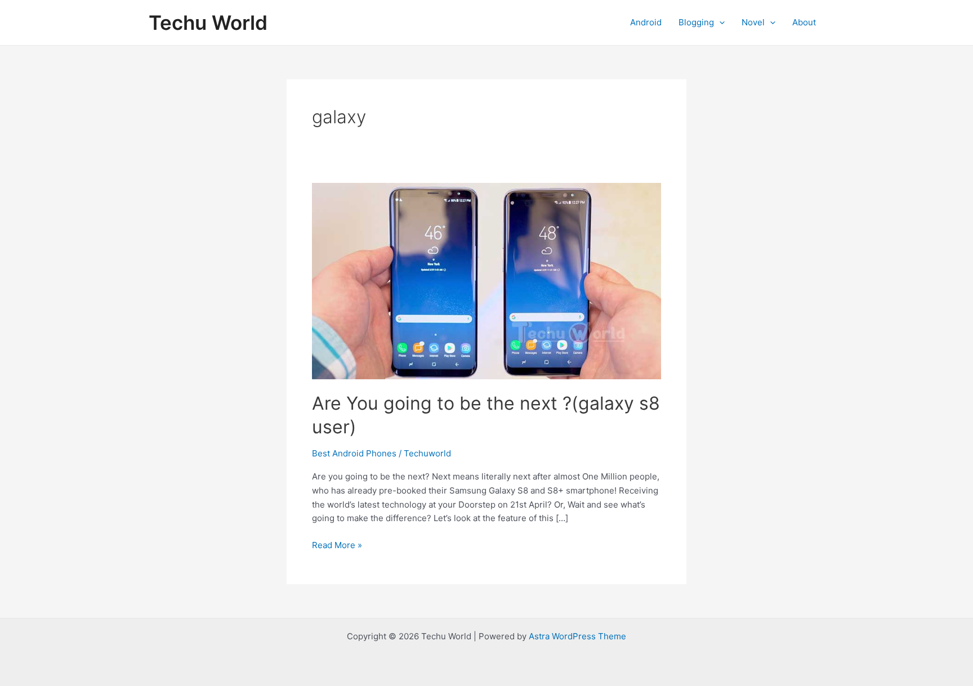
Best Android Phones (354, 453)
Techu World (208, 22)
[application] (719, 22)
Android (646, 22)
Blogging (696, 22)
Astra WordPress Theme (577, 636)
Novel (753, 22)
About (804, 22)
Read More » (337, 546)
